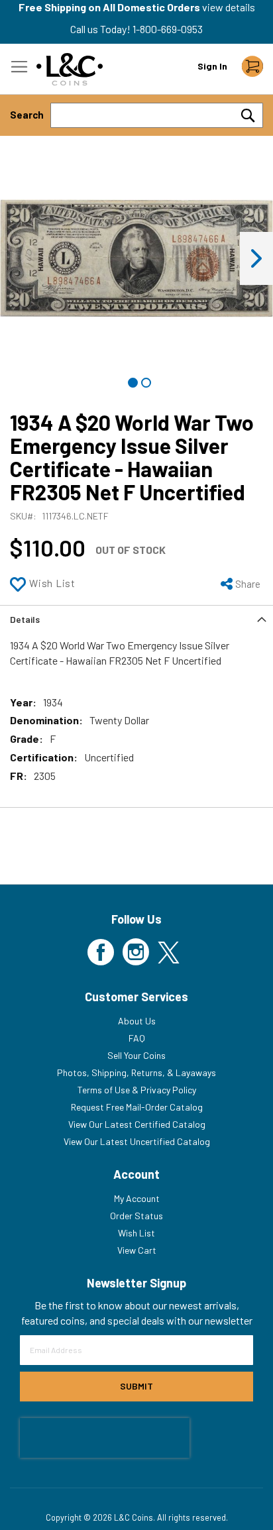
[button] (256, 258)
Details (25, 619)
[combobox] (156, 115)
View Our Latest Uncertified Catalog (137, 1141)
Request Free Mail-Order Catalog (137, 1107)
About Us (137, 1020)
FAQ (137, 1038)
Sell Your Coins (136, 1055)
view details (228, 7)
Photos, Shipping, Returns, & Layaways (136, 1072)
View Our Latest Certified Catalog (136, 1124)
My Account (137, 1198)
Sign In (212, 66)
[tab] (136, 618)
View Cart (136, 1250)
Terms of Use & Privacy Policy (137, 1089)
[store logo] (69, 69)
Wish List (136, 1232)
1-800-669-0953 (168, 29)
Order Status (136, 1215)
